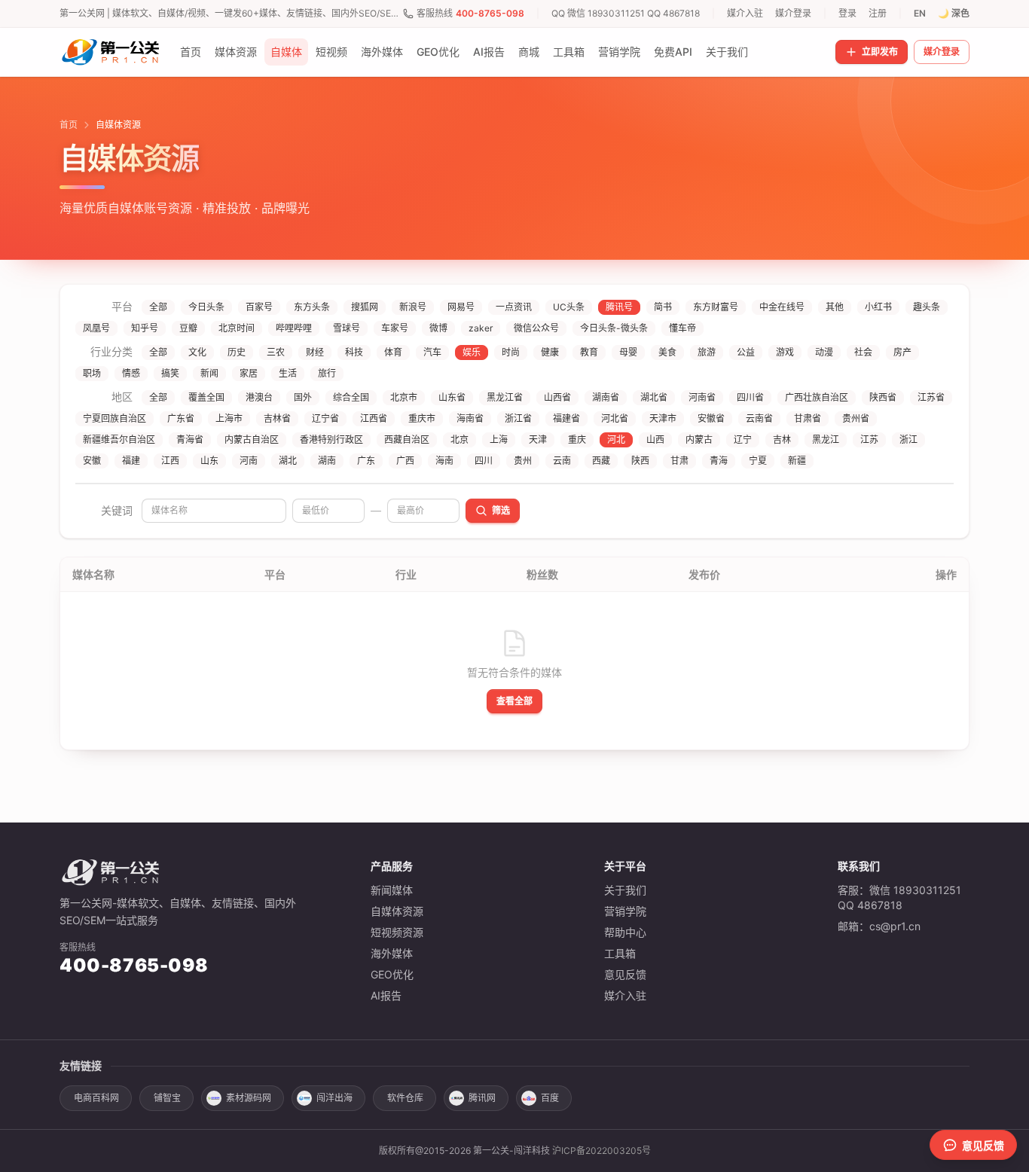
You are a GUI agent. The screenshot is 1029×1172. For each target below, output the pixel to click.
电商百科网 (96, 1097)
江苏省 (931, 397)
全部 (158, 307)
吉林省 (277, 418)
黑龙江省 (505, 397)
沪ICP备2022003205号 (601, 1150)
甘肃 (679, 460)
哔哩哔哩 (294, 328)
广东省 (180, 418)
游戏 (785, 352)
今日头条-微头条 (614, 328)
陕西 (640, 460)
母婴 (628, 352)
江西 (170, 460)
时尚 (511, 352)
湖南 (327, 460)
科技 (354, 352)
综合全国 (351, 397)
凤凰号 (96, 328)
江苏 (869, 439)
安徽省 (711, 418)
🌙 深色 (953, 13)
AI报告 (489, 51)
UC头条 (569, 307)
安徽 (92, 460)
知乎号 (144, 328)
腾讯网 (482, 1097)
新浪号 (412, 307)
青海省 (189, 439)
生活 (288, 373)
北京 (459, 439)
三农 (276, 352)
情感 (131, 373)
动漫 (824, 352)
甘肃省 (807, 418)
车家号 (394, 328)
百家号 (259, 307)
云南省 (759, 418)
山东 (209, 460)
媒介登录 (793, 13)
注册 (878, 13)
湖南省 (605, 397)
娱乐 (472, 352)
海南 (444, 460)
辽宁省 (325, 418)
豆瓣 (188, 328)
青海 (719, 460)
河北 (616, 439)
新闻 (209, 373)
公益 (746, 352)
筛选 (501, 510)
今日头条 (206, 307)
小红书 (878, 307)
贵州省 (855, 418)
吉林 (782, 439)
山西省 (557, 397)
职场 (92, 373)
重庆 (577, 439)
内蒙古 (699, 439)
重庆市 (421, 418)
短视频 (331, 51)
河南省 (702, 397)
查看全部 (514, 701)
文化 (197, 352)
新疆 (797, 460)
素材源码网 (248, 1097)
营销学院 (619, 51)
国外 (303, 397)
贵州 (523, 460)
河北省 (614, 418)
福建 (131, 460)
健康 (550, 352)
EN (920, 13)
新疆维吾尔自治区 (119, 439)
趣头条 (926, 307)
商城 (528, 51)
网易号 (461, 307)
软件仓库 (405, 1097)
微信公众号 (536, 328)
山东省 (452, 397)
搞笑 (170, 373)
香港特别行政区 (331, 439)
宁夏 (758, 460)
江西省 (373, 418)
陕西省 (882, 397)
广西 (405, 460)
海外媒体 (382, 51)
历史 (236, 352)
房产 (902, 352)
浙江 (908, 439)
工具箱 (569, 51)
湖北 (288, 460)
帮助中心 (625, 932)
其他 (835, 307)
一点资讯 (514, 307)
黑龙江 (825, 439)
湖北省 (653, 397)
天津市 (662, 418)
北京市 (403, 397)
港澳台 (259, 397)
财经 (315, 352)
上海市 (229, 418)
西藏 (601, 460)
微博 (438, 328)
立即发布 (880, 51)
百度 (550, 1097)
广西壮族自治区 (816, 397)
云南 (562, 460)
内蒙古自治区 (251, 439)
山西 (655, 439)
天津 (538, 439)
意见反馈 (625, 974)
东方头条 (312, 307)
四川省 (750, 397)
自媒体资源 (397, 911)
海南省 (470, 418)
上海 (499, 439)
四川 (484, 460)
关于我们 (727, 51)
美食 (667, 352)
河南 (249, 460)
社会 (863, 352)
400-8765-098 (490, 13)
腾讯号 (619, 307)
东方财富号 (715, 307)
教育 (589, 352)
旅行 (327, 373)
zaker (481, 328)
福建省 (566, 418)
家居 (249, 373)
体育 (393, 352)
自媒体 (286, 51)
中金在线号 (782, 307)
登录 (847, 13)
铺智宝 (167, 1097)
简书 (663, 307)
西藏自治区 (406, 439)
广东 (366, 460)
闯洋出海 (334, 1097)
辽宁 (743, 439)
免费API (673, 51)
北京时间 (236, 328)
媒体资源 (236, 51)
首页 (190, 51)
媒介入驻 (745, 13)
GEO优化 (438, 51)
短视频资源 (397, 932)
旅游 (707, 352)
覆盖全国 (206, 397)
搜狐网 (364, 307)
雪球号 (346, 328)
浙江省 (518, 418)
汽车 (432, 352)
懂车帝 (682, 328)
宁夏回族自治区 (114, 418)
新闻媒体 (392, 890)
